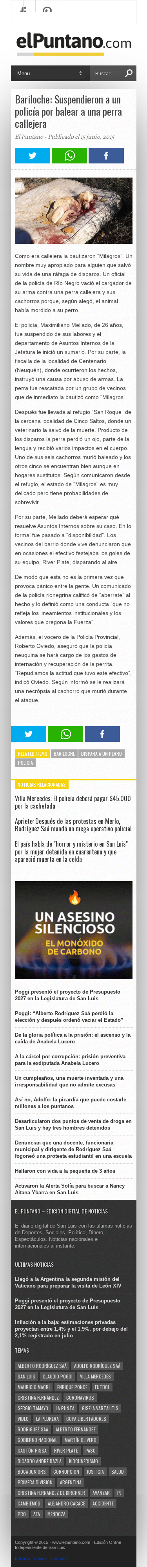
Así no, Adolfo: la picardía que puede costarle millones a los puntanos (70, 1103)
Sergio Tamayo (33, 1408)
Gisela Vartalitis (100, 1408)
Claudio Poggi (58, 1376)
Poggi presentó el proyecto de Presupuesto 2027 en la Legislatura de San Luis (67, 995)
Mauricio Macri (34, 1387)
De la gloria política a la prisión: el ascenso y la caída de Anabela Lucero (73, 1038)
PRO (22, 1514)
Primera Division (35, 1482)
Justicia (95, 1471)
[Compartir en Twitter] (32, 161)
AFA (36, 1514)
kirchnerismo (83, 1461)
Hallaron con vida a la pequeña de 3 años (65, 1171)
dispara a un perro (101, 753)
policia (25, 762)
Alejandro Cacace (66, 1503)
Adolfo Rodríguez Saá (97, 1365)
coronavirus (80, 1397)
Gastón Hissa (32, 1450)
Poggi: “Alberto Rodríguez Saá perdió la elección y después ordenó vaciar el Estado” (69, 1016)
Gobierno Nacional (37, 1439)
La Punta (65, 1408)
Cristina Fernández (38, 1397)
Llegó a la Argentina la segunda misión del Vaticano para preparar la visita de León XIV (68, 1282)
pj (119, 1492)
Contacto (59, 1558)
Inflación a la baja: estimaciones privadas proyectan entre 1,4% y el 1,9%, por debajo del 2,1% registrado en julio (71, 1328)
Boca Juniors (32, 1471)
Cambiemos (29, 1503)
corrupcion (66, 1471)
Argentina (71, 1482)
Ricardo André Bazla (40, 1461)
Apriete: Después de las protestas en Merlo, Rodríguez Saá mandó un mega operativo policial (73, 824)
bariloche (64, 753)
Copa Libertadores (86, 1418)
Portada (22, 1558)
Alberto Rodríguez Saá (42, 1365)
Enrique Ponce (72, 1387)
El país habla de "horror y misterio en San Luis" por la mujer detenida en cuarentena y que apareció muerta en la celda (71, 851)
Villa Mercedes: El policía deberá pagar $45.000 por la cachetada (73, 802)
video (23, 1418)
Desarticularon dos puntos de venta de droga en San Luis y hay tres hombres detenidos (73, 1124)
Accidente (103, 1503)
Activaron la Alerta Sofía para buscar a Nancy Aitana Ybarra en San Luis (70, 1189)
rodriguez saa (33, 1429)
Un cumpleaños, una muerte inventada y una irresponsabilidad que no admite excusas (69, 1081)
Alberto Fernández (76, 1429)
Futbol (102, 1387)
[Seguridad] (73, 977)
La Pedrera (47, 1418)
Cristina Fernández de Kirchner (51, 1492)
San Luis (26, 1376)
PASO (90, 1450)
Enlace (40, 1558)
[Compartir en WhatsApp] (69, 161)
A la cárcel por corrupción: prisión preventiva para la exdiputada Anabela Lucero (70, 1060)
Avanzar (101, 1492)
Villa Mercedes (95, 1376)
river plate (66, 1450)
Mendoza (56, 1514)
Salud (117, 1471)
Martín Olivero (80, 1439)
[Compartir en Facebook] (106, 161)
